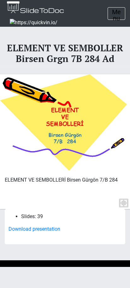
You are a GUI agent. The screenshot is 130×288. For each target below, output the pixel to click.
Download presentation (34, 229)
